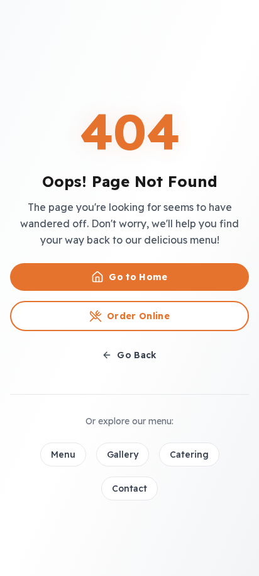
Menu (63, 454)
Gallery (122, 454)
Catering (189, 454)
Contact (129, 488)
